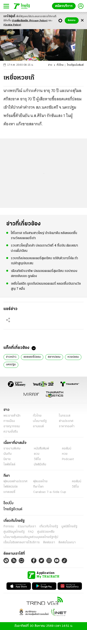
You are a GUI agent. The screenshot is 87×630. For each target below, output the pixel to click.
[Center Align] (82, 20)
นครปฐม (11, 364)
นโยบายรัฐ (40, 421)
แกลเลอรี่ (9, 492)
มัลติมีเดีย (40, 464)
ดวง (36, 454)
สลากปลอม (54, 357)
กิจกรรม (8, 526)
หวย (65, 454)
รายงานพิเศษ (12, 448)
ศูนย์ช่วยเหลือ (46, 532)
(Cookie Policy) (12, 25)
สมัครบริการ (64, 6)
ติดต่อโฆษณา (67, 542)
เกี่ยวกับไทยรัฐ (48, 526)
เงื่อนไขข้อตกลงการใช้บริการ (21, 542)
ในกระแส (64, 416)
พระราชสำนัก (11, 416)
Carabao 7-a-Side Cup (49, 492)
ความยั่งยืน (10, 431)
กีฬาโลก (38, 487)
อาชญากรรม (11, 426)
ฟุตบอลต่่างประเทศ (15, 481)
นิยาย (7, 459)
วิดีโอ (37, 459)
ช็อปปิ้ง (8, 503)
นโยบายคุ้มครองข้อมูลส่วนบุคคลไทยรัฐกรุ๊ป (30, 537)
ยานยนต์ (38, 426)
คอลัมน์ (66, 448)
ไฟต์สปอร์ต (10, 487)
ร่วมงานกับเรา (27, 526)
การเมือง (9, 421)
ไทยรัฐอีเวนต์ (12, 509)
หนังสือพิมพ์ (41, 448)
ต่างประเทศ (66, 421)
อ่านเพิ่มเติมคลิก (30, 20)
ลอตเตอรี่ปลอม (32, 357)
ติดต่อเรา (49, 542)
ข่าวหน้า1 (11, 357)
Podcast (68, 459)
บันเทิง (7, 454)
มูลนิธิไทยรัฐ (69, 526)
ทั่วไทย (60, 65)
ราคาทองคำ (66, 426)
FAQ (31, 532)
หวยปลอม (73, 357)
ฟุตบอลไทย (40, 481)
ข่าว (50, 65)
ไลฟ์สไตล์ (9, 464)
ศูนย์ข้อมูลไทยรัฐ (14, 532)
